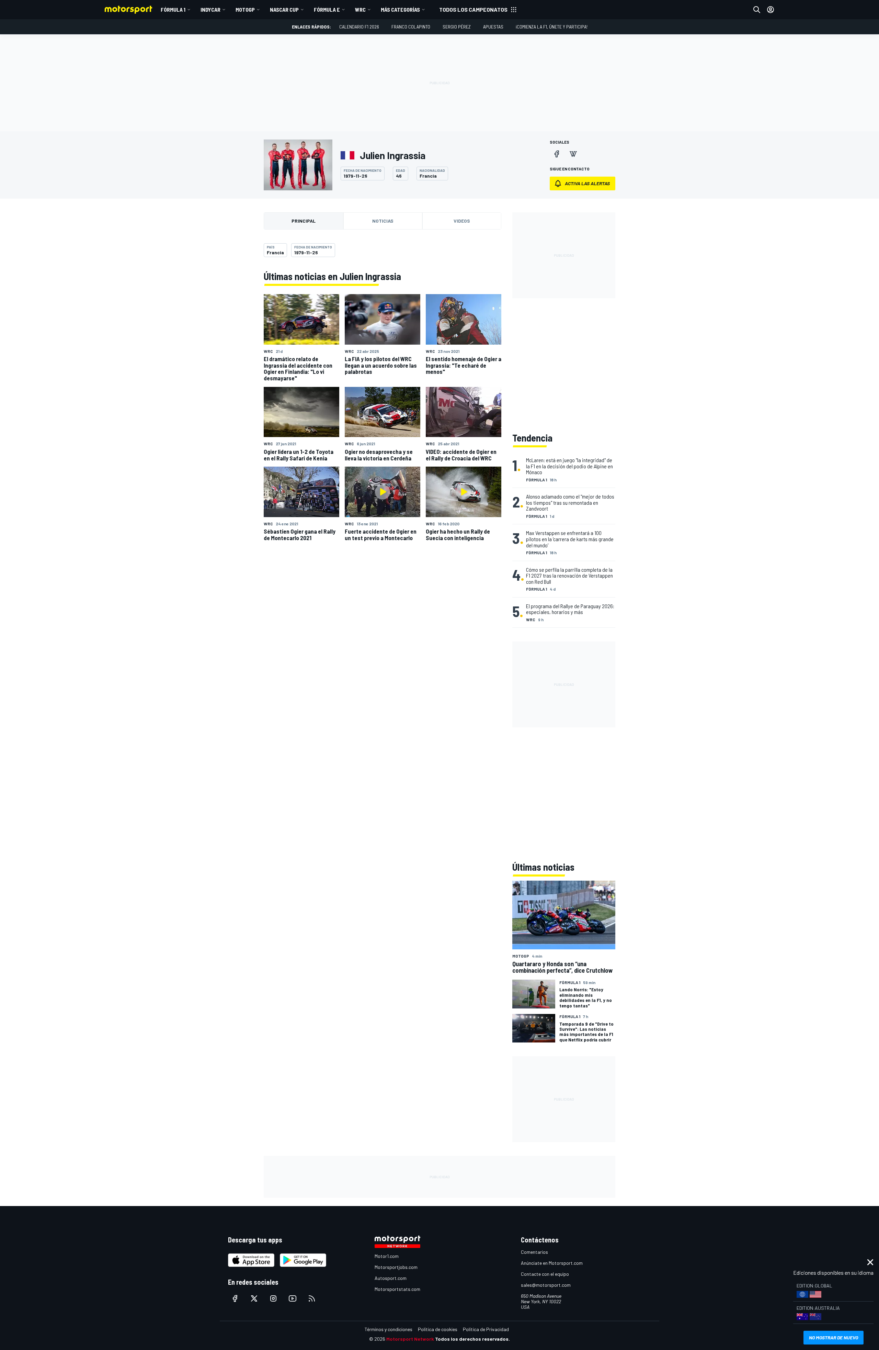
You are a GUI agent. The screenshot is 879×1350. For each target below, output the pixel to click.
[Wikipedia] (573, 154)
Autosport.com (391, 1278)
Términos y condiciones (388, 1329)
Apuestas (493, 27)
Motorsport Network (410, 1339)
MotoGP (245, 9)
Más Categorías (400, 9)
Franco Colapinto (410, 27)
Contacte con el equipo (545, 1274)
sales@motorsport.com (546, 1285)
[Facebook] (556, 154)
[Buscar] (757, 9)
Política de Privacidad (486, 1329)
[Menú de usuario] (770, 9)
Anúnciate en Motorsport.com (552, 1263)
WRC (360, 9)
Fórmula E (327, 9)
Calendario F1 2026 (359, 27)
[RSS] (312, 1298)
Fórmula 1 (173, 9)
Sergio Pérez (457, 27)
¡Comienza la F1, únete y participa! (551, 27)
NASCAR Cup (284, 9)
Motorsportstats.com (397, 1289)
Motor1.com (387, 1256)
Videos (462, 221)
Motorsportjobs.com (396, 1267)
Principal (304, 221)
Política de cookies (437, 1329)
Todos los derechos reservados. (472, 1339)
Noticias (382, 221)
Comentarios (534, 1252)
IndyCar (210, 9)
